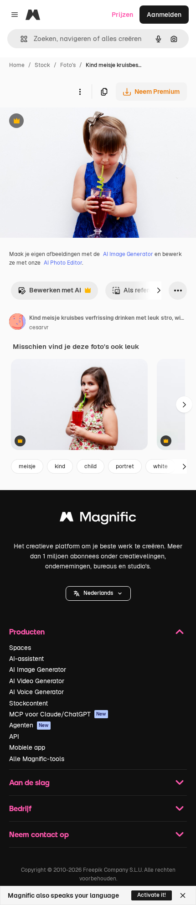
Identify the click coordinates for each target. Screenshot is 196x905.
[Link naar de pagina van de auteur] (17, 322)
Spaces (20, 648)
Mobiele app (27, 747)
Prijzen (122, 14)
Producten (27, 631)
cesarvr (39, 327)
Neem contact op (39, 834)
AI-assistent (26, 658)
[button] (98, 593)
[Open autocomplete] (20, 39)
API (14, 736)
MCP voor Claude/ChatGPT (57, 714)
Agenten (29, 725)
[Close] (182, 895)
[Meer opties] (80, 91)
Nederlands (98, 593)
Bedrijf (20, 808)
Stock (42, 65)
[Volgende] (158, 290)
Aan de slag (29, 782)
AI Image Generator (128, 254)
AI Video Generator (36, 681)
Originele (60, 122)
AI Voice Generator (36, 692)
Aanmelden (164, 14)
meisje (27, 466)
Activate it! (151, 895)
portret (125, 466)
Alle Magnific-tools (36, 759)
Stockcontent (28, 703)
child (90, 466)
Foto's (68, 65)
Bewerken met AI (49, 292)
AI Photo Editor (63, 262)
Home (17, 65)
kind (60, 466)
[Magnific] (98, 519)
